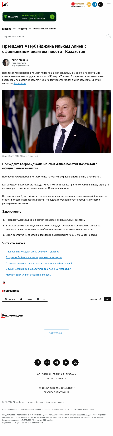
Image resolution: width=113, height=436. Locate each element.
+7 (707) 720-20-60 (28, 420)
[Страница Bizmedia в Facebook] (66, 362)
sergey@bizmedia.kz (45, 420)
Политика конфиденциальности (56, 388)
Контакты (61, 378)
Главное (6, 28)
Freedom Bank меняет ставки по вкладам (28, 274)
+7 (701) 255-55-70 (19, 423)
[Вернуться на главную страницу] (108, 36)
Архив (50, 378)
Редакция (58, 374)
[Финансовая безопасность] (77, 4)
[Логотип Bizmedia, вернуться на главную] (5, 4)
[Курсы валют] (88, 4)
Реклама (71, 374)
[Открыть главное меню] (109, 4)
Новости (22, 28)
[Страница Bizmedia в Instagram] (37, 362)
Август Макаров (20, 60)
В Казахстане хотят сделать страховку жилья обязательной (39, 263)
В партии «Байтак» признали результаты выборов (34, 257)
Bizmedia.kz (20, 83)
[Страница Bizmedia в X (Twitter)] (75, 362)
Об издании (44, 374)
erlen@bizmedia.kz (35, 423)
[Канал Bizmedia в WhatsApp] (47, 362)
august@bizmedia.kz (20, 66)
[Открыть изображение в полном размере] (56, 121)
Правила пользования (56, 392)
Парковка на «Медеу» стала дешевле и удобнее (32, 251)
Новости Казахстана (44, 28)
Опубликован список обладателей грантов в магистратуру (38, 269)
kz (100, 4)
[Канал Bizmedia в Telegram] (56, 362)
